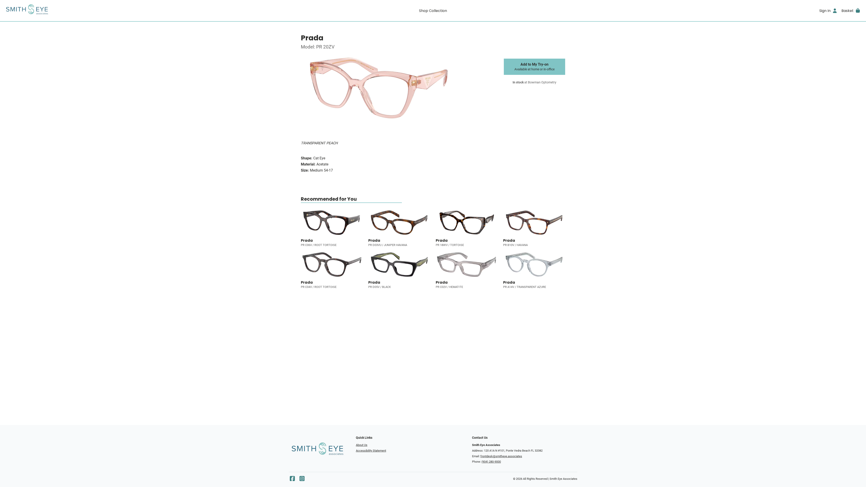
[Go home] (111, 10)
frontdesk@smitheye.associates (501, 456)
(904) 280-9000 (491, 461)
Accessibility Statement (371, 450)
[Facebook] (292, 479)
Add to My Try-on (534, 66)
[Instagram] (302, 479)
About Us (361, 445)
